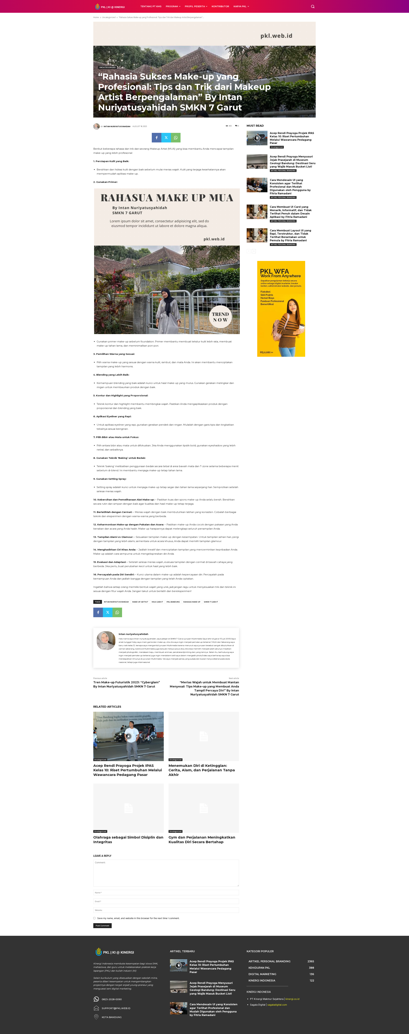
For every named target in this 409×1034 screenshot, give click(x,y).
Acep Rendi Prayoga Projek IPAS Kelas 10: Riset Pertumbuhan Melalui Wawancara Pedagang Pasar (127, 770)
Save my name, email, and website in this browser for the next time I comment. (138, 918)
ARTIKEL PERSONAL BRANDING (283, 170)
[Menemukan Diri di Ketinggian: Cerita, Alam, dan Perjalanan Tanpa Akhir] (204, 736)
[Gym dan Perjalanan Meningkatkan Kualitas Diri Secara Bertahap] (204, 808)
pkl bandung (173, 602)
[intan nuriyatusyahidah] (97, 126)
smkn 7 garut (211, 602)
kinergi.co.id (292, 998)
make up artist (140, 602)
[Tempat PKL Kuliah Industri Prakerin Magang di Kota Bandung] (113, 6)
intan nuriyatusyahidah (117, 126)
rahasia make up (191, 602)
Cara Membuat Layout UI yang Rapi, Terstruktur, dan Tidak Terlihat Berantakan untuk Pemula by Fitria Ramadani (290, 235)
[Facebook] (156, 137)
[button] (313, 6)
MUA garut (157, 602)
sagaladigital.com (277, 1004)
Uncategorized (109, 17)
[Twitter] (166, 137)
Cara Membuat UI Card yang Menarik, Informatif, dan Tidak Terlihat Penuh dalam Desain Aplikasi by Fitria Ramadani (291, 211)
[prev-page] (249, 251)
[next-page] (254, 251)
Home (96, 17)
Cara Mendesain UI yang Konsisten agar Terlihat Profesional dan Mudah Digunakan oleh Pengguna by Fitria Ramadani (290, 187)
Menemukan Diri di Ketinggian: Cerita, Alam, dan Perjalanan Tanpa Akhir (202, 770)
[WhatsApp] (176, 137)
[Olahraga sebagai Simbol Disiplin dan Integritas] (128, 808)
